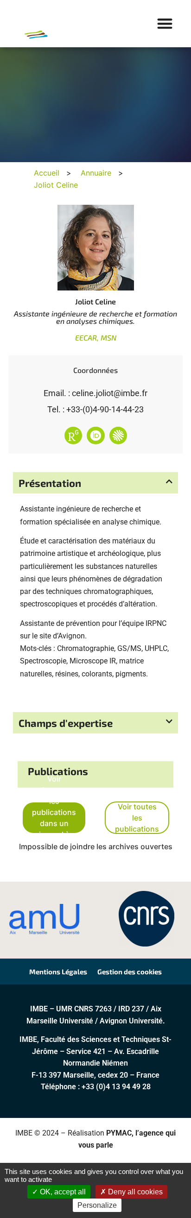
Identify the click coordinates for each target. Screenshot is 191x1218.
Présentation (50, 483)
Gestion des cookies (129, 971)
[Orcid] (95, 435)
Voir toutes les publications (137, 817)
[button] (165, 24)
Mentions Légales (58, 971)
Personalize (97, 1205)
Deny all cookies (134, 1192)
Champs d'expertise (66, 723)
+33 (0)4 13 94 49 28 (116, 1086)
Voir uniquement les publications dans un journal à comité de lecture (54, 817)
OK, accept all (62, 1192)
